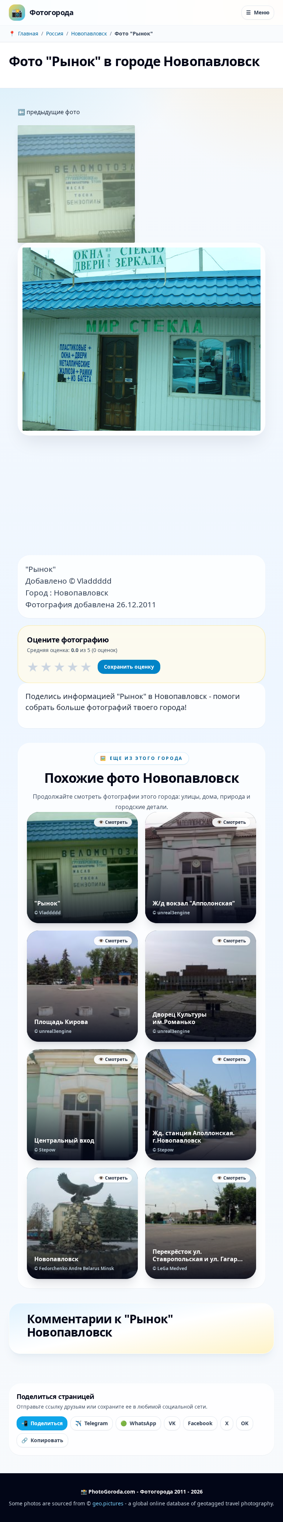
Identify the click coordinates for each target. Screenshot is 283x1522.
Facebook (200, 1423)
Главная (28, 33)
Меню (257, 12)
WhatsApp (138, 1423)
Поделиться (42, 1423)
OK (244, 1423)
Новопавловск (89, 33)
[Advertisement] (141, 496)
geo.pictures (107, 1503)
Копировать (42, 1440)
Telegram (91, 1423)
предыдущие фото (52, 112)
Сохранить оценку (129, 666)
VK (172, 1423)
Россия (54, 33)
